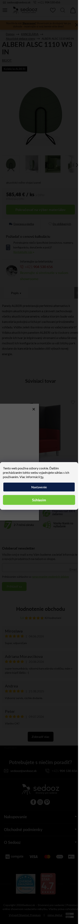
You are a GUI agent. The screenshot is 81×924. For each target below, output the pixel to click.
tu (41, 477)
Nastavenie (39, 487)
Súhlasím (39, 499)
